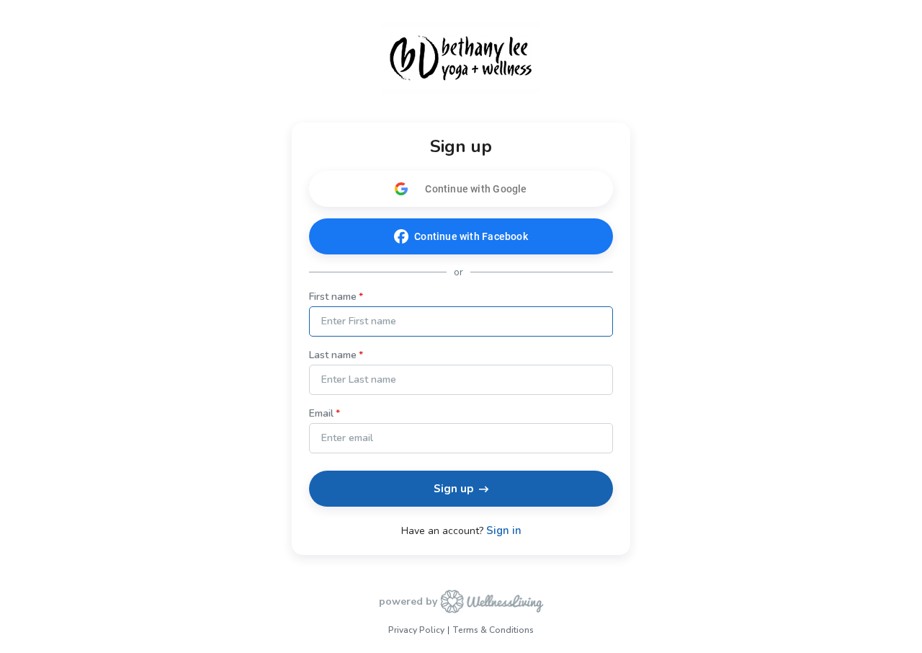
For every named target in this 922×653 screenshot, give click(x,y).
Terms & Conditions (493, 630)
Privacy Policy (416, 630)
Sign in (504, 531)
